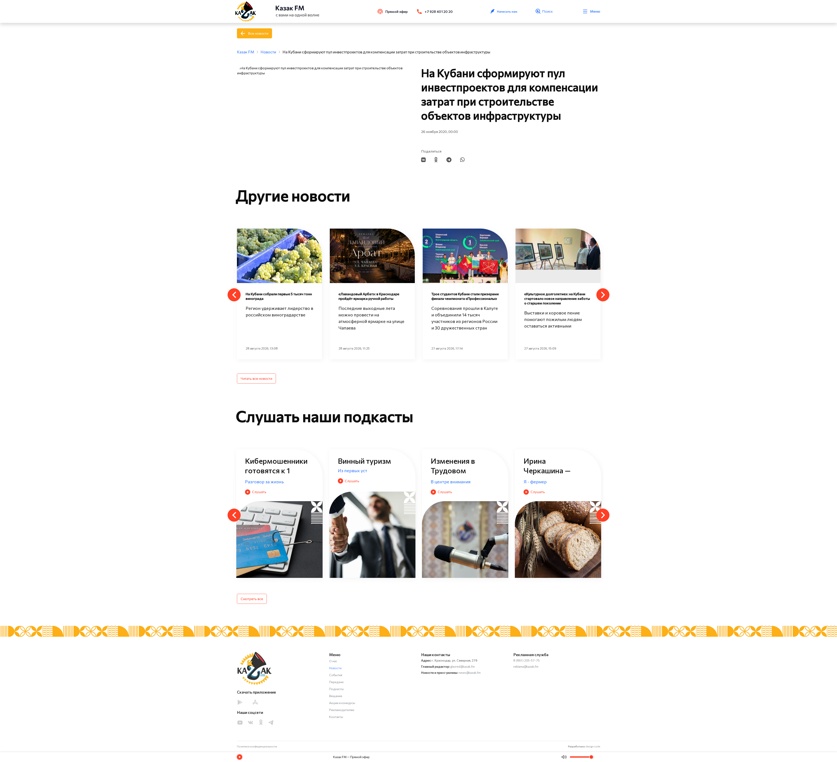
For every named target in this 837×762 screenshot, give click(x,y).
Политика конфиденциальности (257, 746)
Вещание (335, 696)
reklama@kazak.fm (525, 666)
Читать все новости (256, 378)
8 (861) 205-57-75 (526, 660)
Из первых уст (445, 481)
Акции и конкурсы (342, 703)
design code (593, 746)
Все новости (258, 33)
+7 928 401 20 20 (439, 11)
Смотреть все (252, 599)
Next (602, 294)
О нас (333, 661)
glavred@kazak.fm (462, 666)
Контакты (336, 717)
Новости (335, 668)
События (335, 675)
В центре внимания (265, 481)
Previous (234, 294)
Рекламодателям (341, 710)
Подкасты (336, 689)
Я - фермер (349, 481)
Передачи (336, 682)
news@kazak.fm (470, 672)
